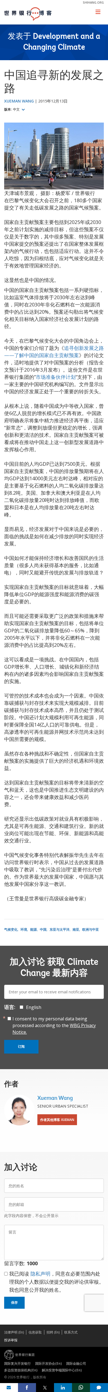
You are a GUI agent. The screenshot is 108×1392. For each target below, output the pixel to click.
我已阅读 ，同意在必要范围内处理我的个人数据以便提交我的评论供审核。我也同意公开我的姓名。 (56, 1281)
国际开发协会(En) (48, 1363)
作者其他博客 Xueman (57, 1119)
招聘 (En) (53, 1332)
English (33, 1007)
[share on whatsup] (81, 1387)
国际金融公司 (76, 1363)
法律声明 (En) (14, 1332)
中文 (16, 109)
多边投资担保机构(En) (20, 1370)
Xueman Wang (19, 101)
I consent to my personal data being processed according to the (54, 1025)
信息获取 (35, 1332)
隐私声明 (40, 1273)
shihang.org (93, 2)
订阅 (21, 1047)
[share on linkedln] (63, 1387)
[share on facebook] (27, 1387)
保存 (14, 1303)
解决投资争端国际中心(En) (62, 1370)
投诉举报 (10, 1340)
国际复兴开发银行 (17, 1363)
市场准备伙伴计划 (56, 377)
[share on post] (45, 1387)
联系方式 (71, 1332)
